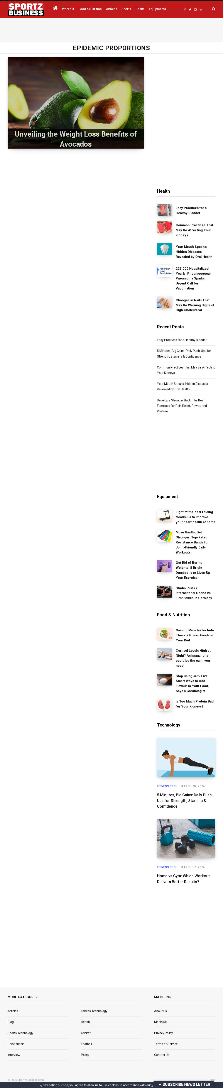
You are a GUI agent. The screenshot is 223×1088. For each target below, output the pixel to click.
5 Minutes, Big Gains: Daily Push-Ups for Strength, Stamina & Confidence (185, 801)
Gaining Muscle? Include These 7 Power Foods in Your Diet (195, 635)
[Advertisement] (111, 29)
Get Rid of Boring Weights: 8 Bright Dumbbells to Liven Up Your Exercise (193, 570)
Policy (85, 1055)
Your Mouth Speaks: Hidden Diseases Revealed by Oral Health (194, 252)
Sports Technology (20, 1033)
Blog (11, 1022)
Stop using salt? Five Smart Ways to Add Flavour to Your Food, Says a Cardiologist (192, 683)
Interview (14, 1055)
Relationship (16, 1044)
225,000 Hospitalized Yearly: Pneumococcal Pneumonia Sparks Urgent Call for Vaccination (193, 278)
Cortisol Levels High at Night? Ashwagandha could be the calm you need (193, 658)
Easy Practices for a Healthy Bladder (191, 210)
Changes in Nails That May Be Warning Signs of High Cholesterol (195, 305)
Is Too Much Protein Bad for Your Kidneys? (195, 703)
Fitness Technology (94, 1011)
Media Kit (160, 1022)
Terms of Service (166, 1044)
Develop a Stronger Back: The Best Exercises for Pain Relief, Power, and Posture (182, 406)
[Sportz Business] (26, 9)
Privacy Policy (163, 1033)
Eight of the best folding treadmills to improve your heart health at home (195, 517)
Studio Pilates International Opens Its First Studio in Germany (194, 593)
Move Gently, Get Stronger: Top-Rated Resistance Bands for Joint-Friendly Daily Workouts (192, 542)
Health (85, 1022)
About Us (160, 1011)
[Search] (211, 9)
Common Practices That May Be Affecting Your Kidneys (194, 230)
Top (212, 1079)
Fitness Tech (167, 786)
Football (86, 1044)
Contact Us (161, 1055)
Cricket (86, 1033)
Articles (13, 1011)
